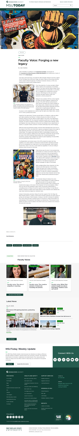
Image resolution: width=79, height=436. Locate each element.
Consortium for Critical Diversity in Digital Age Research (33, 73)
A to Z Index (9, 378)
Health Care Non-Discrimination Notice (30, 409)
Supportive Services (45, 380)
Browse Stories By (10, 9)
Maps (8, 383)
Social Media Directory (11, 399)
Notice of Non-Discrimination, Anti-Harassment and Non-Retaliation (30, 405)
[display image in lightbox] (23, 93)
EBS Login (43, 393)
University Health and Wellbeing (31, 386)
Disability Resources (45, 378)
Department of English (41, 71)
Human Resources (45, 391)
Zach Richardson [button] (10, 236)
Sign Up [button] (10, 364)
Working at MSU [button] (46, 388)
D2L (7, 390)
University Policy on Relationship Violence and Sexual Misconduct (31, 401)
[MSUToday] (28, 5)
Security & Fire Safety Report (30, 398)
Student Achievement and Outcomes (46, 409)
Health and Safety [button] (30, 375)
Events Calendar (10, 401)
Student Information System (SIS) (13, 387)
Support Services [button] (47, 375)
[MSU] (39, 373)
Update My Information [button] (23, 364)
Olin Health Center (28, 380)
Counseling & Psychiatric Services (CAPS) (31, 384)
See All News (11, 339)
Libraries (8, 392)
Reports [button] (44, 403)
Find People (9, 380)
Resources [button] (10, 375)
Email (8, 385)
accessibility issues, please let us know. (21, 421)
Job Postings (43, 395)
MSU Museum (29, 74)
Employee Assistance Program (47, 398)
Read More (8, 332)
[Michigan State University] (14, 1)
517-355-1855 (61, 377)
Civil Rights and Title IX (29, 391)
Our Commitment (28, 393)
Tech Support (9, 394)
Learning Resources (45, 383)
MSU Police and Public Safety (30, 378)
